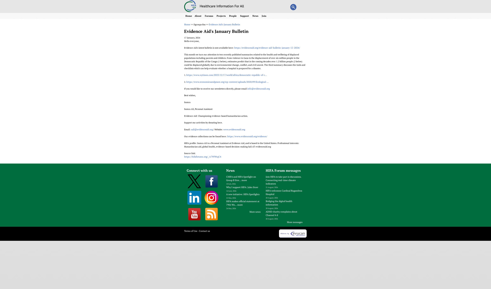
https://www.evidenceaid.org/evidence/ (247, 136)
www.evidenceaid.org (234, 129)
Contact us (204, 230)
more (244, 180)
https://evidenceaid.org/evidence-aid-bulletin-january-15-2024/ (267, 47)
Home (188, 15)
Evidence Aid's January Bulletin (224, 24)
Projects (221, 15)
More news (255, 211)
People (233, 15)
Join (264, 15)
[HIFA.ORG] (190, 11)
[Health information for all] (222, 6)
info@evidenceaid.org (258, 88)
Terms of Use (190, 230)
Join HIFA (270, 176)
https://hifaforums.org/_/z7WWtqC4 (202, 156)
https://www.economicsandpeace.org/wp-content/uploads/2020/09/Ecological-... (227, 81)
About (198, 15)
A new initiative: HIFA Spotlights (243, 194)
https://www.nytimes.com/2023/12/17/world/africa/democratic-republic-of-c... (226, 74)
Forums (209, 15)
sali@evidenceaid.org (202, 129)
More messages (295, 222)
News (255, 15)
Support (245, 15)
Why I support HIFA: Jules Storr (242, 187)
